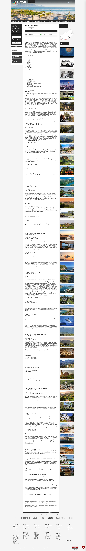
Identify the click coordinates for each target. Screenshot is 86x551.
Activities (57, 527)
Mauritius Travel (58, 533)
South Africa (32, 2)
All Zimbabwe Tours (47, 538)
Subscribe (16, 42)
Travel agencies (69, 531)
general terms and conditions (53, 514)
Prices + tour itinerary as (15, 61)
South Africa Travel (16, 535)
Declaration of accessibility (70, 535)
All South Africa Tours (16, 543)
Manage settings (74, 549)
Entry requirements (26, 527)
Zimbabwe (49, 2)
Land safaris (36, 537)
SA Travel (68, 524)
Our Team (68, 526)
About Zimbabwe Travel (48, 525)
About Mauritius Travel (59, 525)
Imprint (68, 534)
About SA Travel (63, 2)
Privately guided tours (48, 21)
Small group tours (38, 21)
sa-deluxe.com (69, 537)
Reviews (68, 530)
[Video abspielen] (67, 52)
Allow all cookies (74, 547)
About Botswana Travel (37, 525)
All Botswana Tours (37, 538)
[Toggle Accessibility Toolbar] (83, 547)
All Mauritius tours (58, 539)
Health (24, 529)
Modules (14, 542)
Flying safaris (14, 539)
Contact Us (68, 525)
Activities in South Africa (16, 527)
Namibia (38, 2)
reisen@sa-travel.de (15, 26)
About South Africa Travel (20, 21)
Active (24, 537)
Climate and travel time (26, 530)
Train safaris (64, 21)
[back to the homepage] (20, 2)
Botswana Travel (36, 532)
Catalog (68, 529)
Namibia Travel (25, 532)
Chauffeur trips (57, 21)
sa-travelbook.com (69, 536)
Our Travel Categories (70, 528)
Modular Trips (71, 21)
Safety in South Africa (16, 530)
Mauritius (55, 2)
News (13, 21)
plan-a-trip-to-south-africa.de (71, 538)
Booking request (16, 53)
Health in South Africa (16, 531)
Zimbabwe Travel (47, 532)
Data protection (69, 533)
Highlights (14, 526)
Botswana (43, 2)
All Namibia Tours (25, 538)
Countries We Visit (69, 527)
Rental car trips (30, 21)
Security (24, 528)
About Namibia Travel (26, 525)
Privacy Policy (51, 548)
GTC (67, 532)
